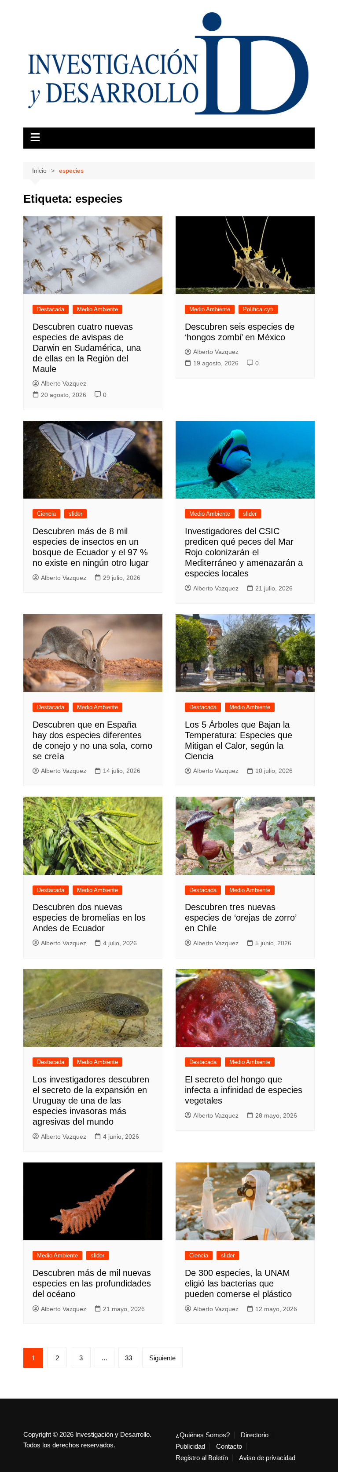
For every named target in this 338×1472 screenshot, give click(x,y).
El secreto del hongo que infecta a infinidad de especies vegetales (243, 1090)
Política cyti (258, 309)
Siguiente (162, 1358)
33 (128, 1358)
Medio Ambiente (97, 309)
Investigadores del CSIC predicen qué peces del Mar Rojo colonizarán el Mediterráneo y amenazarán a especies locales (244, 552)
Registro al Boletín (202, 1457)
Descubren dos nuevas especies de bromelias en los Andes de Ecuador (89, 917)
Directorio (254, 1435)
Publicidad (190, 1446)
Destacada (50, 309)
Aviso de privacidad (267, 1457)
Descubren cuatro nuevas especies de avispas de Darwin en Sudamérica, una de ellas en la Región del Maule (87, 348)
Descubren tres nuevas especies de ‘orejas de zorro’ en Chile (240, 917)
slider (75, 513)
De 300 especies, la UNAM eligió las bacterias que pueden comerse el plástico (238, 1283)
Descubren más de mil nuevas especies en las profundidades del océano (92, 1283)
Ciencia (46, 513)
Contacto (229, 1446)
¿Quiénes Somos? (203, 1435)
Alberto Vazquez (63, 383)
